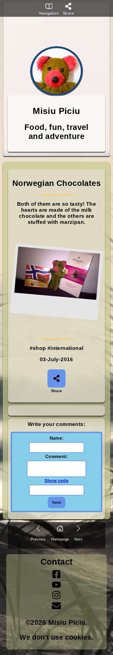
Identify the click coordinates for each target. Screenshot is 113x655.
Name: (57, 438)
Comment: (56, 456)
